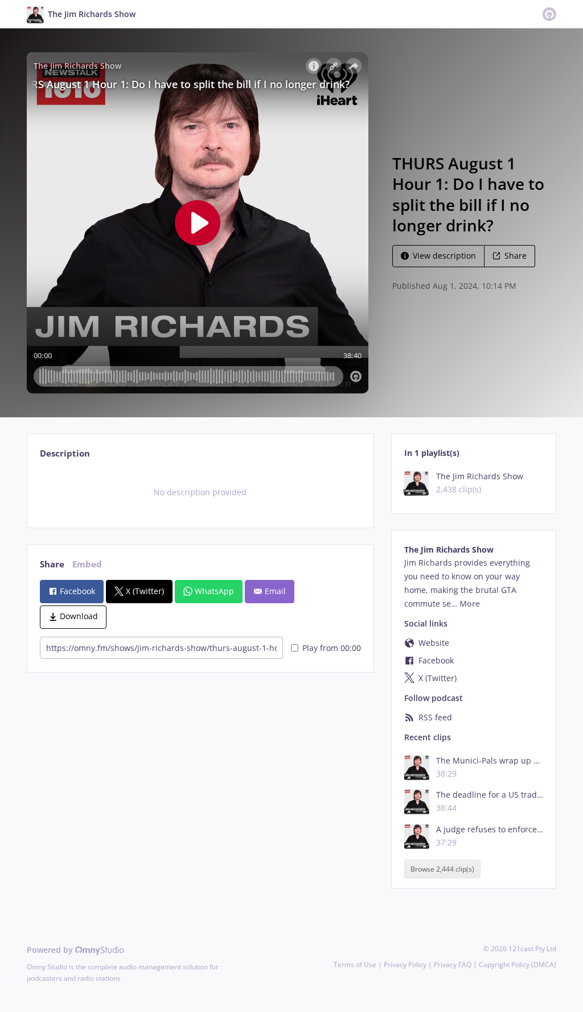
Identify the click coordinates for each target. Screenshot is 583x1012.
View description (444, 255)
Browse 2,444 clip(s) (442, 869)
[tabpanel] (200, 492)
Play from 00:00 (331, 647)
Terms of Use (355, 964)
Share (515, 255)
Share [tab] (52, 564)
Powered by (51, 949)
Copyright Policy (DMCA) (517, 964)
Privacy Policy (405, 964)
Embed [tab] (87, 564)
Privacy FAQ (452, 964)
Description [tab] (65, 453)
